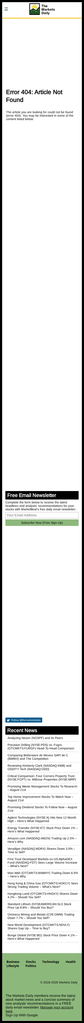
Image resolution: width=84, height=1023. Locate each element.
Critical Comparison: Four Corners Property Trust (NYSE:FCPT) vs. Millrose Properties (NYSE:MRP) (42, 777)
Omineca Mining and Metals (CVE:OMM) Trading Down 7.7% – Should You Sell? (41, 916)
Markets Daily (68, 982)
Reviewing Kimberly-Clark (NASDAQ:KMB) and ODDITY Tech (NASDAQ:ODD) (39, 767)
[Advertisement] (42, 51)
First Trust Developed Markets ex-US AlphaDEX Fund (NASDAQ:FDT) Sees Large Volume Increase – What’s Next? (42, 862)
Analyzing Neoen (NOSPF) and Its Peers (35, 738)
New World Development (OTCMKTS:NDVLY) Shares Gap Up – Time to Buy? (39, 926)
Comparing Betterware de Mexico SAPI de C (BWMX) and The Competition (38, 756)
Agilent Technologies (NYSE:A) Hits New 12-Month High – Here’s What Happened (42, 819)
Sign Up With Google (22, 1015)
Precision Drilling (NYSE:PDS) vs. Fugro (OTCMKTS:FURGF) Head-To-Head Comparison (41, 746)
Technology (50, 962)
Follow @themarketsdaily (26, 720)
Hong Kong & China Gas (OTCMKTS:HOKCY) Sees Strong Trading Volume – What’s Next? (43, 885)
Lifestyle (12, 966)
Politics (30, 966)
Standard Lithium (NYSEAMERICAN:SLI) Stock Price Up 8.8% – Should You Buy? (39, 905)
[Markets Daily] (42, 21)
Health (71, 962)
